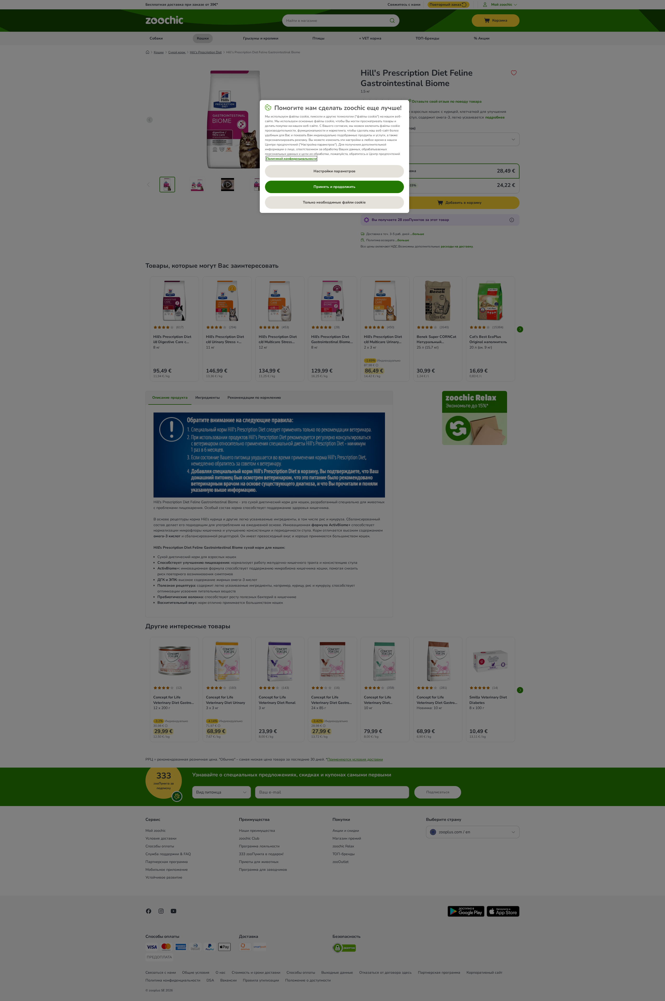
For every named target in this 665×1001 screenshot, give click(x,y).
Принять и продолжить (334, 186)
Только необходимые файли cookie (334, 202)
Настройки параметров (334, 171)
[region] (334, 156)
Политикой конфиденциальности (291, 158)
